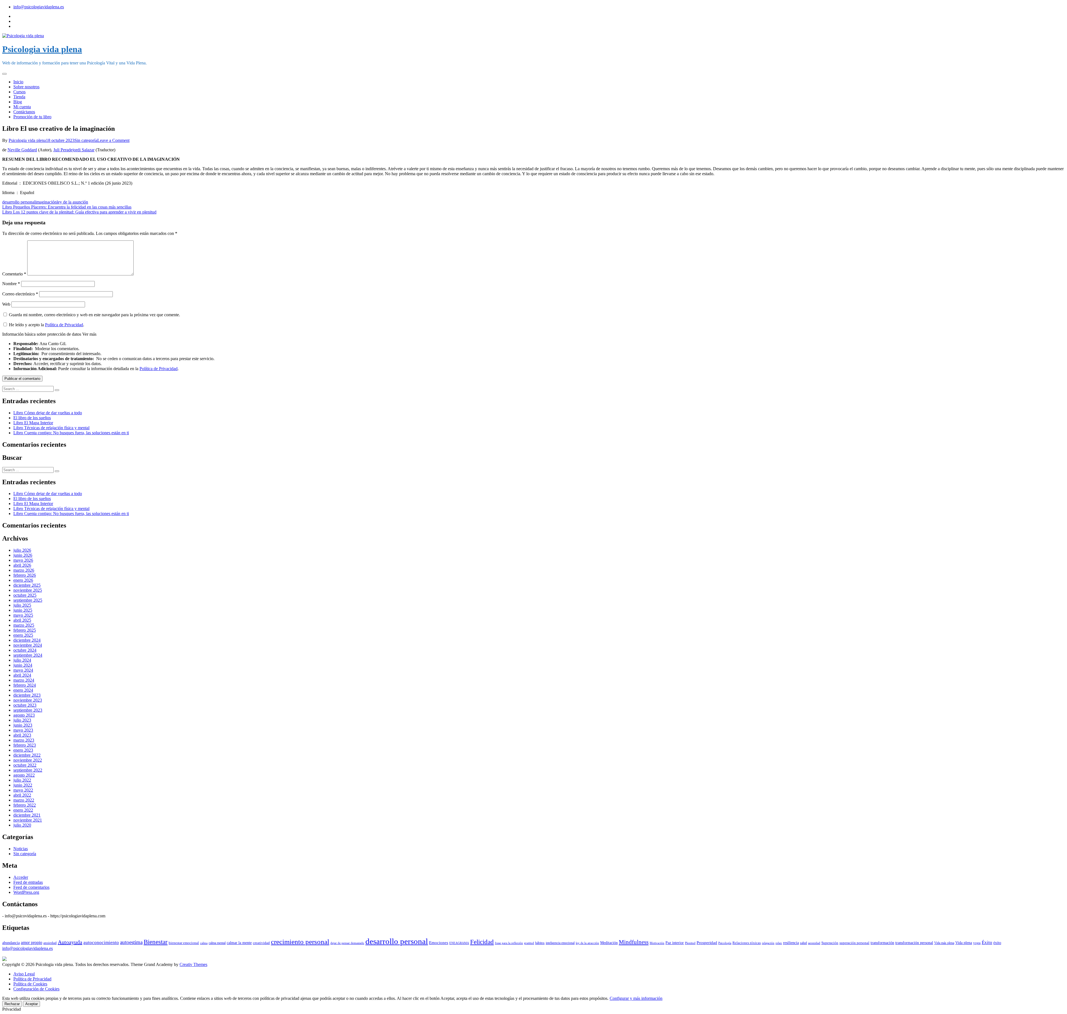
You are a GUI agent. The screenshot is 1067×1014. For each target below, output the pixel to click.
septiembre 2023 (27, 710)
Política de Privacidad (64, 324)
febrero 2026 (24, 575)
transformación (882, 942)
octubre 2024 (24, 650)
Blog (17, 101)
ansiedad (50, 943)
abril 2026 (22, 565)
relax (779, 943)
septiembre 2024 (27, 655)
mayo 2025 (23, 615)
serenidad (814, 943)
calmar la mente (239, 942)
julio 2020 (22, 825)
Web (6, 304)
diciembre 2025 (27, 585)
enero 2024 (23, 690)
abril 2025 (22, 620)
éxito (997, 943)
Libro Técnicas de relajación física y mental (51, 427)
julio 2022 (22, 780)
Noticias (20, 848)
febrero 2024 (24, 685)
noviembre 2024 (27, 645)
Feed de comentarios (31, 887)
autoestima (131, 942)
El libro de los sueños (32, 417)
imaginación (46, 202)
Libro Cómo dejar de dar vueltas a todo (47, 412)
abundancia (11, 943)
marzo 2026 (23, 570)
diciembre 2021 (27, 815)
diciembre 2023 (27, 695)
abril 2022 (22, 795)
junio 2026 (22, 555)
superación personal (854, 943)
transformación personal (914, 942)
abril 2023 (22, 735)
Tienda (19, 96)
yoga (977, 943)
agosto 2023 (24, 715)
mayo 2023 (23, 730)
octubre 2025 (24, 595)
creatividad (261, 943)
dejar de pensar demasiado (347, 943)
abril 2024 (22, 675)
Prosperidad (707, 942)
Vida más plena (944, 943)
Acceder (20, 877)
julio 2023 (22, 720)
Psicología (724, 943)
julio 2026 (22, 550)
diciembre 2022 (27, 755)
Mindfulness (634, 942)
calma (204, 943)
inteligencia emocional (560, 943)
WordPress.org (26, 892)
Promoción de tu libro (32, 116)
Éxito (987, 942)
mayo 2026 (23, 560)
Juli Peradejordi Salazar (73, 149)
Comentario (14, 274)
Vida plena (963, 942)
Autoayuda (70, 942)
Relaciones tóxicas (746, 943)
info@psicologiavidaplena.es (38, 6)
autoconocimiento (101, 942)
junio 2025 (22, 610)
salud (803, 943)
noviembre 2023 (27, 700)
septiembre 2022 (27, 770)
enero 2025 (23, 635)
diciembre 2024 (27, 640)
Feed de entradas (28, 882)
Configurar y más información (636, 998)
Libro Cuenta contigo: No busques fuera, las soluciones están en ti (71, 432)
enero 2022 (23, 810)
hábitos (540, 943)
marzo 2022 (23, 800)
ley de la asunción (72, 202)
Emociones (438, 942)
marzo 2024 (23, 680)
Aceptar (31, 1004)
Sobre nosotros (26, 86)
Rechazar (12, 1004)
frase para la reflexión (509, 943)
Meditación (609, 942)
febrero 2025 (24, 630)
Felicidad (482, 941)
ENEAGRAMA (459, 943)
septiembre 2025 (27, 600)
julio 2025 (22, 605)
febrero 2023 (24, 745)
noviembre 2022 (27, 760)
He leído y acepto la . (46, 324)
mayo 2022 (23, 790)
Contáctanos (24, 111)
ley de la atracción (587, 943)
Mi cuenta (22, 106)
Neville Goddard (22, 149)
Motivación (657, 943)
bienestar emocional (184, 943)
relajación (768, 943)
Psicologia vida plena (42, 49)
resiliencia (791, 942)
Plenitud (690, 943)
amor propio (31, 942)
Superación (829, 943)
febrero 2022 (24, 805)
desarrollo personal (18, 202)
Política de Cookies (30, 984)
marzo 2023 (23, 740)
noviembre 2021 (27, 820)
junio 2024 (22, 665)
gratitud (529, 943)
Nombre (11, 283)
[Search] (57, 390)
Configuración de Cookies (36, 989)
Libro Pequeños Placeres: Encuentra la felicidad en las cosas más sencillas (66, 207)
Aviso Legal (24, 974)
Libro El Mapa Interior (33, 422)
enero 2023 (23, 750)
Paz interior (674, 942)
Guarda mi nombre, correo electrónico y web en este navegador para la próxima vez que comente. (94, 314)
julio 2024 (22, 660)
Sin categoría (85, 140)
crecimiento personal (300, 941)
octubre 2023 (24, 705)
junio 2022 (22, 785)
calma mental (217, 943)
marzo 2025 (23, 625)
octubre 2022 (24, 765)
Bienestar (156, 941)
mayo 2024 (23, 670)
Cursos (19, 91)
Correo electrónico (20, 294)
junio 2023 (22, 725)
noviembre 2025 (27, 590)
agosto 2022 (24, 775)
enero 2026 (23, 580)
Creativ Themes (193, 964)
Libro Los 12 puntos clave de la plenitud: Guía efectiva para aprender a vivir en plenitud (79, 212)
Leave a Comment (113, 140)
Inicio (18, 81)
